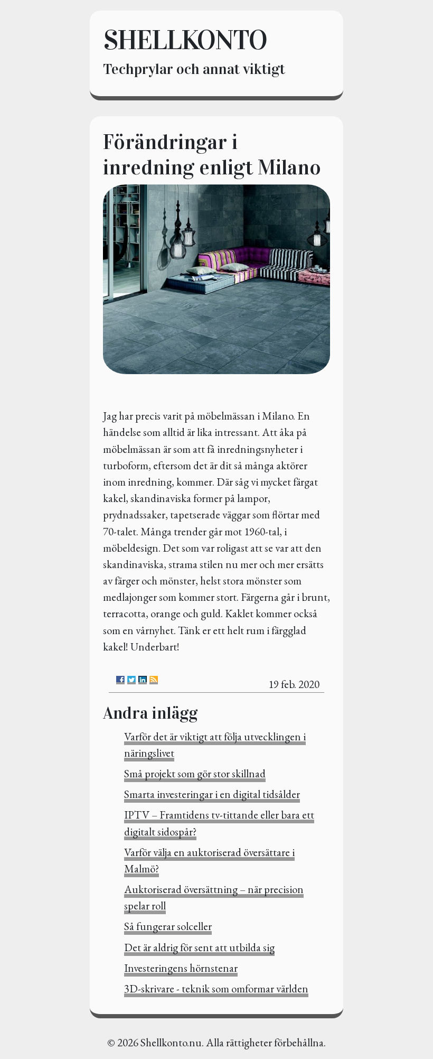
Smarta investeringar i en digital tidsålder (212, 794)
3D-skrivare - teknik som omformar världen (216, 988)
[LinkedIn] (142, 680)
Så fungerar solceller (168, 926)
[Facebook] (120, 680)
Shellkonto (185, 40)
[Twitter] (131, 680)
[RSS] (153, 680)
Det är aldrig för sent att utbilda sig (199, 947)
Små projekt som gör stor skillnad (195, 773)
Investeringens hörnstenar (181, 968)
